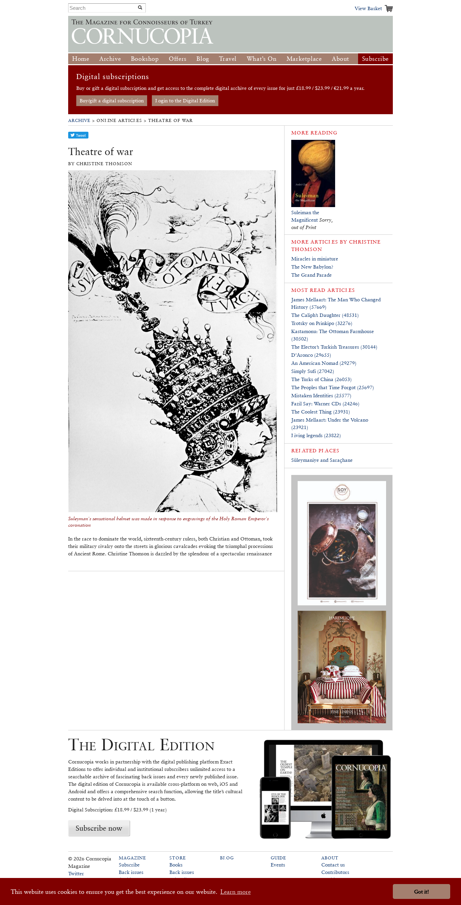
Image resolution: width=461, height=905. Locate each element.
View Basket (368, 8)
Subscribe (375, 58)
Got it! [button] (421, 891)
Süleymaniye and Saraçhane (322, 460)
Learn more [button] (235, 891)
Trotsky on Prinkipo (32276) (321, 323)
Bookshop (145, 58)
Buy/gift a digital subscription (112, 100)
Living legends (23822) (316, 435)
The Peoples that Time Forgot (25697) (332, 387)
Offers (178, 58)
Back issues (131, 872)
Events (278, 865)
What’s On (261, 58)
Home (80, 58)
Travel (228, 58)
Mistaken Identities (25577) (321, 395)
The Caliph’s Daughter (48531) (325, 315)
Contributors (335, 872)
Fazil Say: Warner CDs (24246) (325, 403)
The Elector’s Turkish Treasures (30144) (334, 347)
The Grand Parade (311, 275)
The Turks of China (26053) (321, 379)
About (340, 58)
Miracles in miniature (314, 258)
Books (176, 865)
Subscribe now (99, 828)
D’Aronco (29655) (311, 355)
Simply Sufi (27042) (312, 371)
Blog (202, 58)
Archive (110, 58)
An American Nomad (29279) (323, 363)
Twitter (76, 873)
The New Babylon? (312, 267)
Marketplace (304, 58)
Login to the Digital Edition (185, 100)
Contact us (333, 865)
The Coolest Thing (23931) (320, 411)
